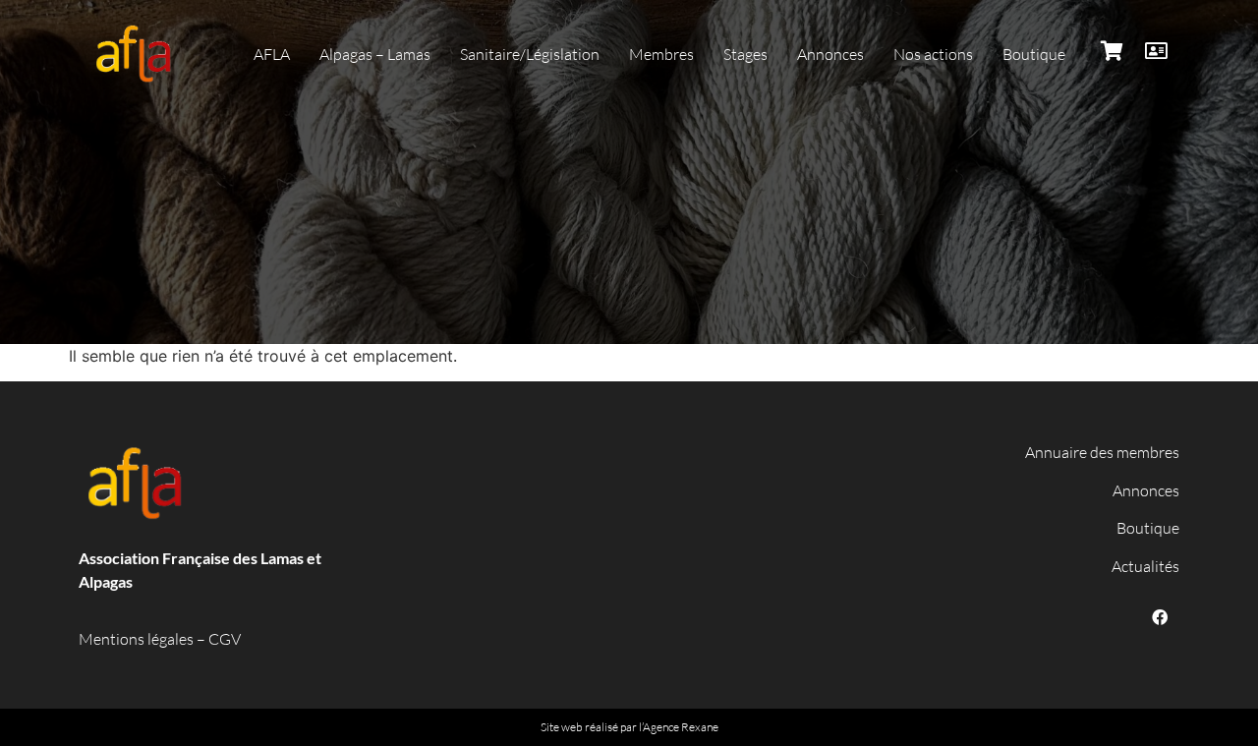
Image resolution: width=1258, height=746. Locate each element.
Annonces (1146, 490)
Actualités (1145, 566)
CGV (224, 639)
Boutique (1147, 528)
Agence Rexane (680, 726)
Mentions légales (136, 639)
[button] (272, 54)
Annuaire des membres (1102, 452)
